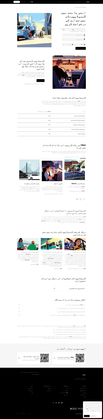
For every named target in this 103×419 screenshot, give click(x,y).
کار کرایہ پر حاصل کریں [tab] (69, 156)
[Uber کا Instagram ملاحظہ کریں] (56, 402)
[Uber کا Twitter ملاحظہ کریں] (53, 402)
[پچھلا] (80, 199)
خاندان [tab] (77, 156)
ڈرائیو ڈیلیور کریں (77, 1)
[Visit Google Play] (82, 408)
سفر (83, 1)
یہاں (93, 410)
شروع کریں (40, 80)
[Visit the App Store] (73, 408)
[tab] (63, 156)
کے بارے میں (63, 1)
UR (30, 1)
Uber (88, 2)
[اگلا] (77, 199)
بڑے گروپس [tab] (83, 156)
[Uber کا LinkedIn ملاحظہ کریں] (61, 402)
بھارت (84, 7)
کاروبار (69, 1)
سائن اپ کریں (16, 1)
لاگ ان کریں (23, 1)
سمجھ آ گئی (87, 416)
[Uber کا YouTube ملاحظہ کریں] (59, 402)
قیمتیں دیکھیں (80, 48)
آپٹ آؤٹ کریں (93, 416)
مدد (27, 1)
